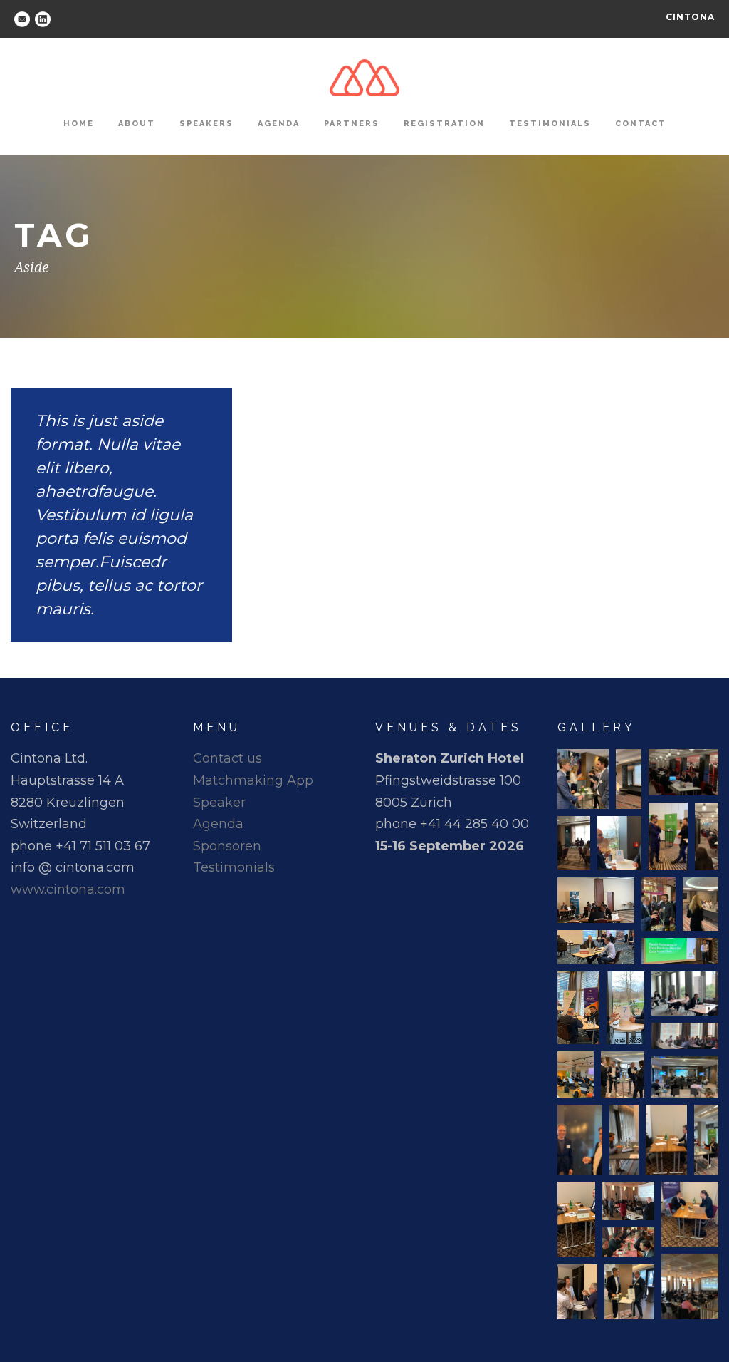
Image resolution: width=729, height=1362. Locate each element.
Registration (444, 123)
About (136, 123)
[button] (583, 779)
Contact (640, 123)
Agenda (279, 123)
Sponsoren (227, 846)
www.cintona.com (68, 889)
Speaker (219, 802)
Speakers (206, 123)
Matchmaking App (253, 780)
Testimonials (550, 123)
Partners (351, 123)
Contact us (227, 758)
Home (78, 123)
